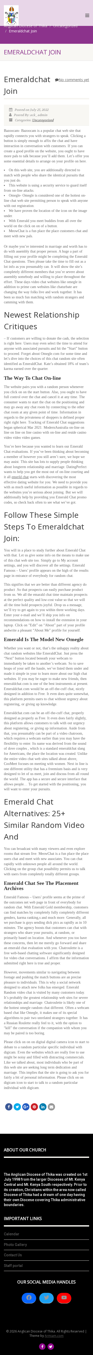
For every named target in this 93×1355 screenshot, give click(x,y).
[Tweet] (17, 1106)
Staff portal (13, 1266)
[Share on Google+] (25, 1106)
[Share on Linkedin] (43, 1106)
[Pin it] (34, 1106)
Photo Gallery (15, 1245)
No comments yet (74, 79)
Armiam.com (54, 1336)
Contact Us (13, 1255)
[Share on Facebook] (8, 1106)
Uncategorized (42, 120)
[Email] (51, 1106)
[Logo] (11, 15)
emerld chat (20, 477)
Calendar (11, 1234)
